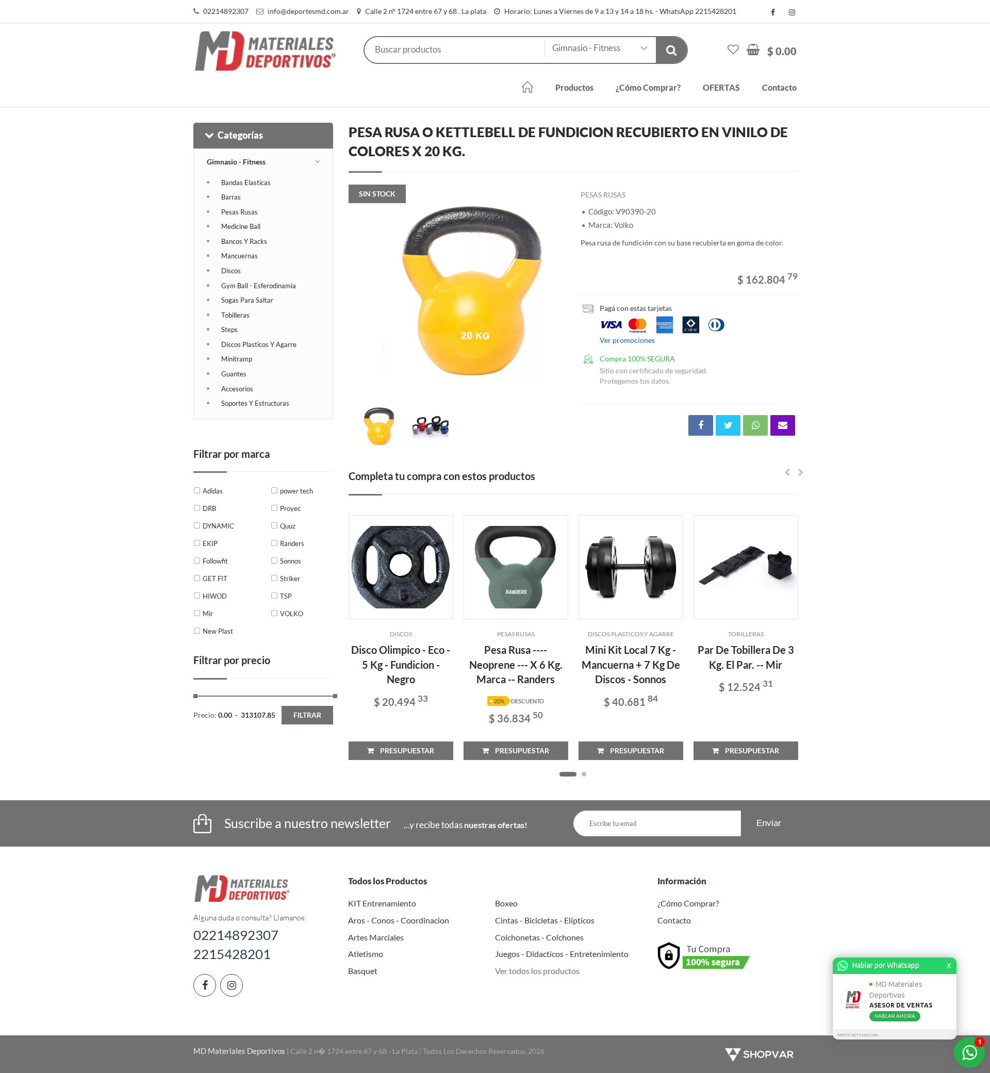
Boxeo (506, 903)
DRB (209, 508)
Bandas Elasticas (246, 182)
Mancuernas (239, 256)
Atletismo (365, 954)
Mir (208, 613)
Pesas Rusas (239, 212)
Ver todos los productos (537, 971)
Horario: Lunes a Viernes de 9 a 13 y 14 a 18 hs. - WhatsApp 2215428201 (620, 11)
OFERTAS (721, 87)
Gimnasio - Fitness (236, 161)
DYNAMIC (218, 526)
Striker (290, 578)
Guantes (233, 374)
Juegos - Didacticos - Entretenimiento (562, 954)
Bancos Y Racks (244, 241)
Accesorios (237, 389)
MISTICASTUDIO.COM (858, 1035)
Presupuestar (404, 750)
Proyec (290, 508)
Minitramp (236, 359)
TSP (286, 596)
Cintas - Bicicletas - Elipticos (545, 920)
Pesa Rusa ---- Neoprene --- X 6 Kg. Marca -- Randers (516, 664)
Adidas (213, 491)
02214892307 (226, 11)
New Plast (218, 631)
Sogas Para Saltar (247, 300)
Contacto (779, 87)
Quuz (287, 526)
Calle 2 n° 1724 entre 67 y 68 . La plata (425, 11)
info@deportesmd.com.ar (308, 11)
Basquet (362, 971)
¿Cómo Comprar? (648, 87)
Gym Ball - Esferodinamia (258, 286)
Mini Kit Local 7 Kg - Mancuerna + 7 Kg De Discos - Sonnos (631, 664)
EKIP (210, 543)
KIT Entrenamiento (382, 903)
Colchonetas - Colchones (539, 937)
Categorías (240, 135)
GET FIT (215, 578)
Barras (231, 197)
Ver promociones (627, 340)
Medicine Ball (240, 226)
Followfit (215, 561)
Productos (574, 87)
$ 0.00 (782, 51)
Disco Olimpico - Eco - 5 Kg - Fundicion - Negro (400, 664)
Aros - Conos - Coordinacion (398, 920)
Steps (229, 329)
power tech (296, 491)
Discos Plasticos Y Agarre (258, 344)
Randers (292, 543)
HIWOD (215, 596)
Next (552, 296)
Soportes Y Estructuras (255, 403)
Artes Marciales (376, 937)
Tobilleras (235, 315)
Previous (361, 296)
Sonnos (290, 561)
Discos (231, 271)
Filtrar (307, 715)
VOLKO (291, 613)
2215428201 (232, 954)
